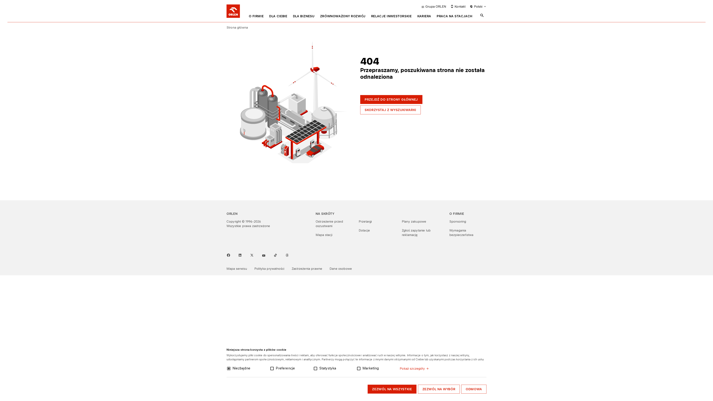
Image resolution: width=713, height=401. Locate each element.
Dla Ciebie (278, 16)
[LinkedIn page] (240, 255)
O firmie (256, 16)
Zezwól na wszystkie (392, 389)
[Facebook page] (228, 255)
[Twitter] (252, 255)
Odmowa (474, 389)
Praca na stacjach (455, 16)
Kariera (424, 16)
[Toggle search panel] (482, 15)
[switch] (273, 368)
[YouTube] (264, 255)
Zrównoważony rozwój (343, 16)
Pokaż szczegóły (412, 368)
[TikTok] (275, 255)
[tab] (256, 17)
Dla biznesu (304, 16)
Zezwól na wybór (438, 389)
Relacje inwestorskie (391, 16)
